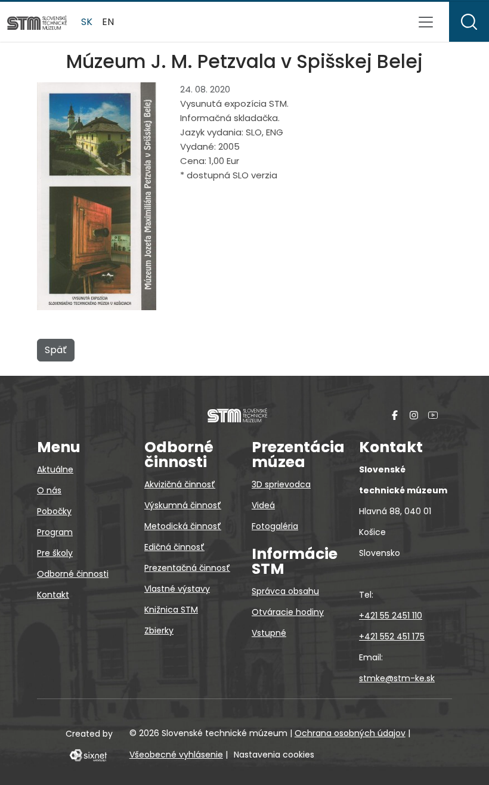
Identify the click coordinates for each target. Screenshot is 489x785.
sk (86, 22)
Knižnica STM (171, 610)
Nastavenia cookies (274, 755)
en (108, 22)
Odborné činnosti (73, 574)
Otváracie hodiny (288, 612)
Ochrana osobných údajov (350, 733)
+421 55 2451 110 (390, 616)
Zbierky (159, 630)
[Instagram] (414, 414)
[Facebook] (395, 414)
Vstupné (269, 633)
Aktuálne (55, 469)
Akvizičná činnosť (179, 484)
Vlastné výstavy (177, 589)
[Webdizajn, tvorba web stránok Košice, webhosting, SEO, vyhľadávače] (87, 755)
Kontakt (53, 595)
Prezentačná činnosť (187, 568)
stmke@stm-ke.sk (397, 678)
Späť (56, 350)
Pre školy (55, 553)
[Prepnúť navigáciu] (426, 22)
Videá (263, 505)
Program (55, 532)
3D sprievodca (281, 484)
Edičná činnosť (174, 547)
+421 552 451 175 (392, 636)
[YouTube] (433, 414)
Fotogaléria (275, 526)
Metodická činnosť (182, 526)
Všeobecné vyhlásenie (176, 755)
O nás (49, 490)
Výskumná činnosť (182, 505)
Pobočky (54, 511)
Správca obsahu (285, 591)
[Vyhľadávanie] (469, 22)
